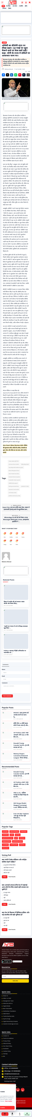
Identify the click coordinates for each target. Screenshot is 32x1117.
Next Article (15, 515)
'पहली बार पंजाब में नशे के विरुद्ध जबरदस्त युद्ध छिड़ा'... (16, 627)
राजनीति (21, 6)
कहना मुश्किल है (7, 900)
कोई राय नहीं (6, 873)
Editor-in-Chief (7, 998)
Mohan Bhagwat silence (14, 470)
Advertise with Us (8, 1003)
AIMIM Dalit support (13, 483)
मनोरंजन (4, 8)
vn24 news (5, 831)
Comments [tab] (5, 664)
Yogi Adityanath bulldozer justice (16, 467)
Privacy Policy (6, 1041)
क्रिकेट (9, 8)
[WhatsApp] (22, 2)
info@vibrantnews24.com (11, 1074)
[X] (22, 1089)
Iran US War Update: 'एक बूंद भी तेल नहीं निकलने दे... (21, 816)
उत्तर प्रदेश (15, 6)
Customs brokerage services (10, 1024)
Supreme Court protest (14, 489)
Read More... (5, 957)
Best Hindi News (7, 1008)
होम (3, 6)
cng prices (22, 844)
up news (18, 834)
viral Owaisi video (12, 492)
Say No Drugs (6, 1019)
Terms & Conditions (8, 1038)
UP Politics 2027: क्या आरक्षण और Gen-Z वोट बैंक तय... (21, 735)
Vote (4, 877)
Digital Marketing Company (10, 1021)
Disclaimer (6, 1048)
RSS (4, 1056)
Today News (23, 831)
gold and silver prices (7, 838)
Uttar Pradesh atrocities (14, 473)
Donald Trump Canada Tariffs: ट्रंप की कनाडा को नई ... (21, 745)
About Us (5, 996)
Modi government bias (14, 486)
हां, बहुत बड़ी (6, 918)
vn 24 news (5, 844)
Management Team (8, 1001)
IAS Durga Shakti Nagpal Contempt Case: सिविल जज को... (20, 805)
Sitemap (5, 1054)
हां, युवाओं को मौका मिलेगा (9, 865)
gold (16, 838)
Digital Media (6, 1006)
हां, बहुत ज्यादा (7, 892)
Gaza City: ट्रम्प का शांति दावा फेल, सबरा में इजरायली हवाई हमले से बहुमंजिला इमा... (16, 509)
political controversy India (14, 495)
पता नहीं (5, 925)
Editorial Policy (7, 1043)
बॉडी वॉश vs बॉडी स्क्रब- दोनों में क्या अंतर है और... (21, 724)
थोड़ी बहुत (6, 895)
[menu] (2, 2)
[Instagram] (18, 1089)
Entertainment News (17, 841)
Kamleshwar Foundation (9, 1011)
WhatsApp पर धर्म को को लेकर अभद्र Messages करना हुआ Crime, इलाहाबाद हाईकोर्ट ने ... (16, 520)
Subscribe (15, 981)
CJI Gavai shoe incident (14, 464)
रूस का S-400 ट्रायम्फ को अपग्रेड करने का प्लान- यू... (21, 715)
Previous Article (17, 505)
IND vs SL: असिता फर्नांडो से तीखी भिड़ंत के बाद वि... (20, 795)
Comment (5, 683)
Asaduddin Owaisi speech (14, 480)
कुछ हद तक (6, 920)
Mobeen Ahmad (6, 562)
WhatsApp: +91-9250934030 (12, 1071)
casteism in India (25, 486)
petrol (11, 834)
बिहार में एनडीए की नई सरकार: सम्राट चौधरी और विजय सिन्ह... (14, 602)
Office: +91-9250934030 (11, 1068)
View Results (11, 877)
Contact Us (6, 1036)
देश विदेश (8, 6)
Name (3, 669)
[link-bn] (16, 30)
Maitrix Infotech (21, 1103)
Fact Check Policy (7, 1046)
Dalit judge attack (25, 464)
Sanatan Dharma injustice (14, 477)
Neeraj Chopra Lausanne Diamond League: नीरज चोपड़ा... (21, 756)
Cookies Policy (7, 1051)
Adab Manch (6, 1013)
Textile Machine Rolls (8, 1016)
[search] (29, 2)
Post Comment (7, 696)
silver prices (5, 848)
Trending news (13, 844)
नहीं (4, 898)
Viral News (22, 838)
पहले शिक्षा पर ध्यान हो (9, 867)
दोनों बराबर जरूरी (7, 870)
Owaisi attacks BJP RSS (14, 461)
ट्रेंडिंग (26, 6)
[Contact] (26, 2)
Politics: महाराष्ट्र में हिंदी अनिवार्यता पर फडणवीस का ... (15, 651)
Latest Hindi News (14, 831)
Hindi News (5, 834)
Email (3, 676)
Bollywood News (6, 841)
